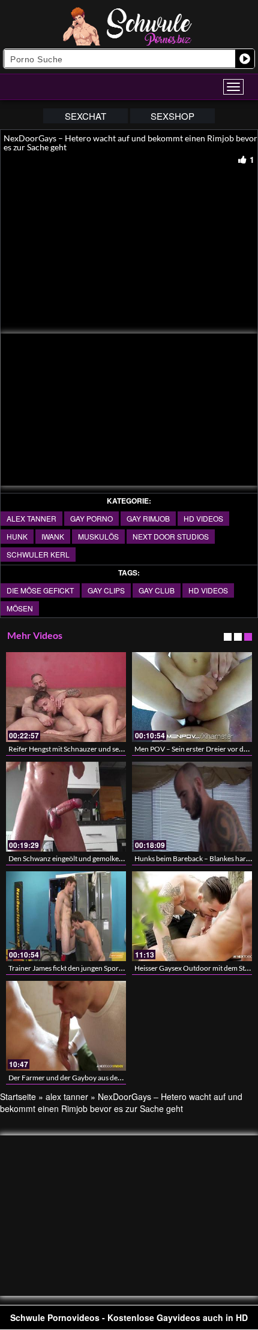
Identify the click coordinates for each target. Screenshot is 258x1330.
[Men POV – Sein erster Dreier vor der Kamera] (192, 697)
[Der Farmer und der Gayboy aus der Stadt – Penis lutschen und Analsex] (66, 1026)
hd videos (203, 518)
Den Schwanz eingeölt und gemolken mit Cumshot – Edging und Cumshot (122, 858)
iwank (52, 536)
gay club (157, 590)
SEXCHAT (85, 116)
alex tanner (31, 518)
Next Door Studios (171, 536)
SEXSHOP (172, 116)
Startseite (18, 1096)
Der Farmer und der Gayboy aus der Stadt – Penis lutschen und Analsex (118, 1077)
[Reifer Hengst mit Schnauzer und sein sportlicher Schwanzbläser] (66, 697)
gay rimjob (148, 518)
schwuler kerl (38, 554)
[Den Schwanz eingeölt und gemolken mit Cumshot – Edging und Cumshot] (66, 807)
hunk (17, 536)
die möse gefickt (40, 590)
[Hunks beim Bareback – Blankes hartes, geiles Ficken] (192, 807)
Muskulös (98, 536)
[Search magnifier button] (244, 58)
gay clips (106, 590)
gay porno (91, 518)
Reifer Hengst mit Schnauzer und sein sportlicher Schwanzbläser (108, 748)
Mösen (20, 608)
